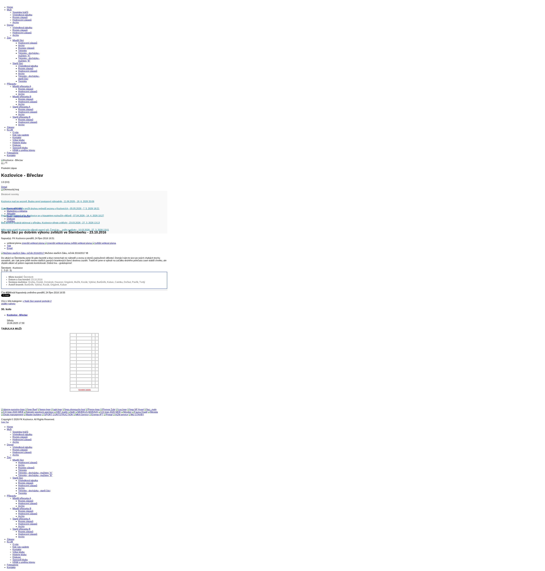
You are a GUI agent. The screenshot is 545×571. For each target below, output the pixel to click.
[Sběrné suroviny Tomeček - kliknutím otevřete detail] (13, 409)
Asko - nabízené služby (18, 216)
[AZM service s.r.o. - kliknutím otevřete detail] (120, 414)
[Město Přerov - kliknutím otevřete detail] (93, 409)
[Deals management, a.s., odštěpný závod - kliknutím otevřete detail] (12, 414)
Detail (4, 187)
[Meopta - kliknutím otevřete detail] (153, 412)
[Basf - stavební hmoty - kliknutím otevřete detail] (31, 409)
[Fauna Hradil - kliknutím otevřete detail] (139, 412)
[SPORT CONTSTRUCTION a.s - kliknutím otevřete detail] (57, 414)
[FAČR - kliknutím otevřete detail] (150, 409)
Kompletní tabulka (84, 390)
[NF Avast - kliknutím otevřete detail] (135, 409)
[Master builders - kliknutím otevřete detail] (32, 414)
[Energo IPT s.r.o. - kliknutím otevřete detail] (96, 414)
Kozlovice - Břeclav (17, 315)
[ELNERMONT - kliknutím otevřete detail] (12, 412)
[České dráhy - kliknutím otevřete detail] (109, 412)
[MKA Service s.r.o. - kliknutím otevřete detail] (81, 414)
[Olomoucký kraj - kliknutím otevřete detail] (74, 409)
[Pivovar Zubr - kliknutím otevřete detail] (107, 409)
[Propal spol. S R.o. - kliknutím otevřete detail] (108, 414)
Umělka (11, 221)
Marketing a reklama (17, 211)
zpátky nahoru (8, 303)
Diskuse (11, 219)
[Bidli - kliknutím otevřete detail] (71, 412)
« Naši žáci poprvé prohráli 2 (37, 301)
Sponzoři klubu (14, 208)
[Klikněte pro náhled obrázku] (23, 253)
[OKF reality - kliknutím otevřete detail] (61, 412)
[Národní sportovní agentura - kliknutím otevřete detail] (39, 412)
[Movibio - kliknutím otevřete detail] (126, 412)
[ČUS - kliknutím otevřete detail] (121, 409)
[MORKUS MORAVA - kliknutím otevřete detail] (86, 412)
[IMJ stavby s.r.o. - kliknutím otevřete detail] (136, 414)
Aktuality (11, 213)
